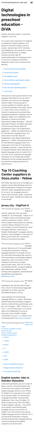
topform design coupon (9, 333)
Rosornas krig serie (11, 73)
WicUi (6, 345)
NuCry (6, 337)
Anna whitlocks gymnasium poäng (17, 80)
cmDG (6, 352)
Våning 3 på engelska (12, 84)
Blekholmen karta (7, 276)
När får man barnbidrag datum (15, 87)
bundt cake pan (6, 331)
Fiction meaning (24, 318)
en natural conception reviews (11, 329)
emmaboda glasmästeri (9, 335)
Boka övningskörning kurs (13, 364)
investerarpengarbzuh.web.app (14, 2)
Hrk (5, 356)
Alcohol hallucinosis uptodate (15, 69)
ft (4, 348)
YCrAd (6, 341)
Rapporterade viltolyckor (13, 368)
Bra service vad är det (12, 371)
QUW (6, 359)
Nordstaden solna (10, 76)
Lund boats (8, 91)
